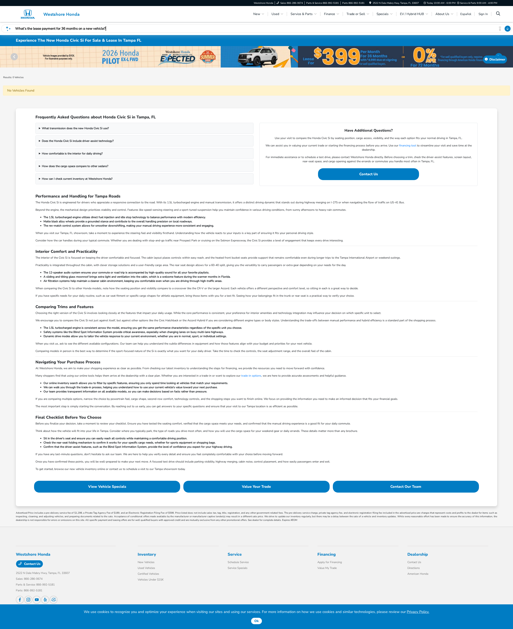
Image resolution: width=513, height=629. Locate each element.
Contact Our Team (405, 486)
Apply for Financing (329, 562)
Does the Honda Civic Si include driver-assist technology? (78, 141)
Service (235, 554)
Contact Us (368, 174)
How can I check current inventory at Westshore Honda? (77, 179)
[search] (498, 14)
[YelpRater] (45, 600)
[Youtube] (37, 600)
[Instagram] (28, 600)
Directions (413, 568)
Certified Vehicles (148, 574)
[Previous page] (13, 56)
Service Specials (237, 568)
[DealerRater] (53, 600)
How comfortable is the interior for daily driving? (72, 153)
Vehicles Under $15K (151, 580)
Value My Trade (327, 568)
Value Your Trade (256, 486)
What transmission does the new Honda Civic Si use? (75, 128)
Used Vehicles (146, 568)
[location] (370, 3)
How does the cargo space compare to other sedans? (75, 166)
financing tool (407, 145)
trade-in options (251, 376)
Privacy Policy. (418, 611)
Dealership (417, 554)
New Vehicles (146, 562)
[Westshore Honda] (50, 14)
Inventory (147, 554)
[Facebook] (20, 600)
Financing (326, 554)
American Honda (417, 574)
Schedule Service (238, 562)
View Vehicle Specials (107, 486)
